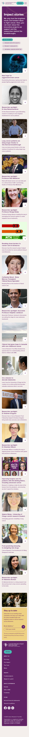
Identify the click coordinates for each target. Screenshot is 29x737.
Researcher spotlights (12, 43)
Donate (20, 3)
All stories (8, 39)
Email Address (9, 626)
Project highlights (11, 46)
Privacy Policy (10, 635)
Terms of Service (20, 635)
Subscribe (23, 627)
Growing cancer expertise (13, 49)
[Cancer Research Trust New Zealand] (9, 3)
